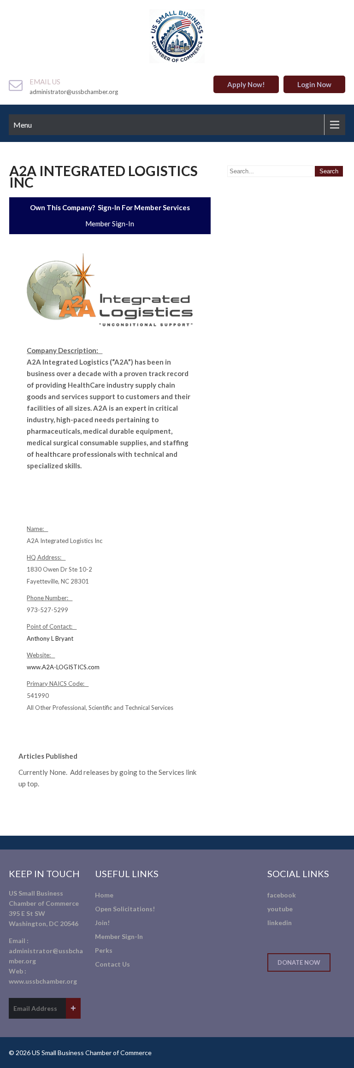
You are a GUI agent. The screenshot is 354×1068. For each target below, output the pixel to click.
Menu (22, 124)
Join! (102, 922)
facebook (281, 895)
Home (104, 895)
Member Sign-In (109, 223)
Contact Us (112, 964)
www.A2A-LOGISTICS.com (63, 667)
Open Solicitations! (125, 909)
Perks (103, 950)
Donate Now (298, 962)
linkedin (279, 922)
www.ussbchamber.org (43, 981)
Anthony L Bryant (50, 638)
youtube (280, 909)
